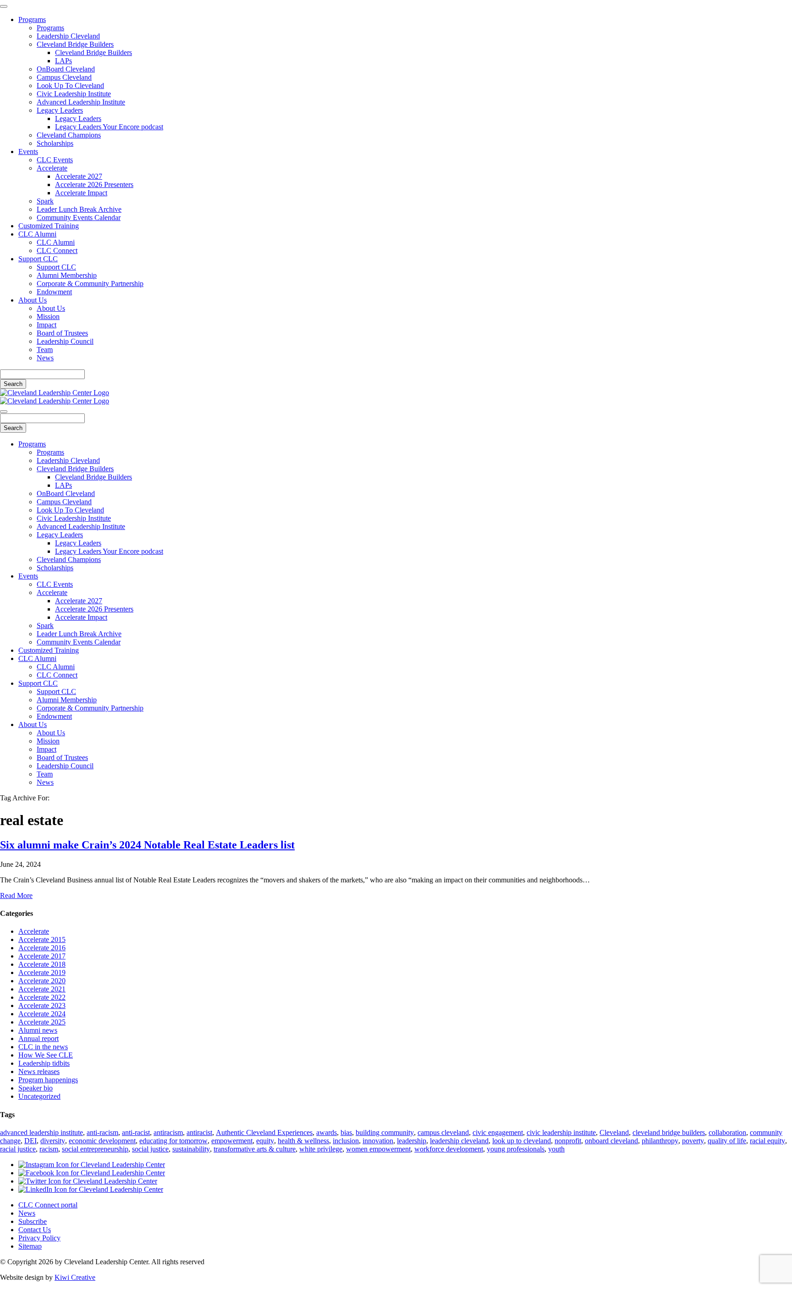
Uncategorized (39, 1096)
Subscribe (32, 1221)
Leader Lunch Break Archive (79, 209)
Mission (48, 316)
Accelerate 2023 (42, 1005)
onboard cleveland (611, 1141)
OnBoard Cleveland (66, 69)
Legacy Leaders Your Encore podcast (109, 127)
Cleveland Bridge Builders (75, 44)
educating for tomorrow (173, 1141)
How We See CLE (45, 1055)
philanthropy (660, 1141)
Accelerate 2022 (42, 997)
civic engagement (498, 1132)
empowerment (232, 1141)
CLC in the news (43, 1047)
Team (45, 349)
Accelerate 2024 (42, 1014)
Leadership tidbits (44, 1063)
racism (48, 1149)
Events (28, 151)
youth (556, 1149)
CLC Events (55, 160)
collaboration (727, 1132)
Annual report (38, 1038)
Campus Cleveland (64, 77)
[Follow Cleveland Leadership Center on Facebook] (91, 1173)
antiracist (199, 1132)
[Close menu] (3, 6)
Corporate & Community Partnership (90, 283)
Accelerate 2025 (42, 1022)
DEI (30, 1141)
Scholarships (55, 143)
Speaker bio (35, 1088)
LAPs (63, 61)
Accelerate (52, 168)
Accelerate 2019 (42, 972)
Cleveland (614, 1132)
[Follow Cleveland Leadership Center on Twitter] (87, 1181)
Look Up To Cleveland (70, 85)
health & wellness (303, 1141)
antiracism (168, 1132)
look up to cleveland (521, 1141)
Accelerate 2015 (42, 939)
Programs (32, 19)
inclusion (346, 1141)
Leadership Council (65, 341)
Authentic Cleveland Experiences (264, 1132)
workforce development (448, 1149)
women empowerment (378, 1149)
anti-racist (136, 1132)
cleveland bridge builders (668, 1132)
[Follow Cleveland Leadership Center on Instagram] (91, 1164)
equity (265, 1141)
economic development (102, 1141)
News (45, 358)
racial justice (18, 1149)
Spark (45, 201)
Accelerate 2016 (42, 948)
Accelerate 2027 (78, 176)
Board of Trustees (62, 333)
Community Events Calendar (79, 217)
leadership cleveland (459, 1141)
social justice (150, 1149)
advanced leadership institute (41, 1132)
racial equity (767, 1141)
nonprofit (568, 1141)
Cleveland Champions (69, 135)
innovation (378, 1141)
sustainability (191, 1149)
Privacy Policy (39, 1238)
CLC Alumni (37, 234)
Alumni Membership (67, 275)
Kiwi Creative (75, 1277)
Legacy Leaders (60, 110)
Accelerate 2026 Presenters (94, 184)
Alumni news (37, 1030)
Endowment (54, 292)
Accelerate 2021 (42, 989)
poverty (693, 1141)
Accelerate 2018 (42, 964)
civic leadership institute (561, 1132)
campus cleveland (443, 1132)
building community (385, 1132)
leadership (411, 1141)
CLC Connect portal (47, 1205)
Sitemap (30, 1246)
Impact (46, 325)
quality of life (727, 1141)
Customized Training (48, 226)
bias (346, 1132)
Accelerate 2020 (42, 981)
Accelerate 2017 (42, 956)
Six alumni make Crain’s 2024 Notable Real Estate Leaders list (147, 845)
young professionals (515, 1149)
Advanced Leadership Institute (81, 102)
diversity (52, 1141)
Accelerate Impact (81, 193)
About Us (32, 300)
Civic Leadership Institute (74, 94)
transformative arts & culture (255, 1149)
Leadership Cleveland (68, 36)
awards (326, 1132)
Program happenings (48, 1080)
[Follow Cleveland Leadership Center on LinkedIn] (90, 1189)
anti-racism (102, 1132)
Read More (16, 895)
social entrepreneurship (95, 1149)
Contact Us (34, 1230)
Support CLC (38, 259)
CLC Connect (57, 250)
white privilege (320, 1149)
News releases (39, 1071)
